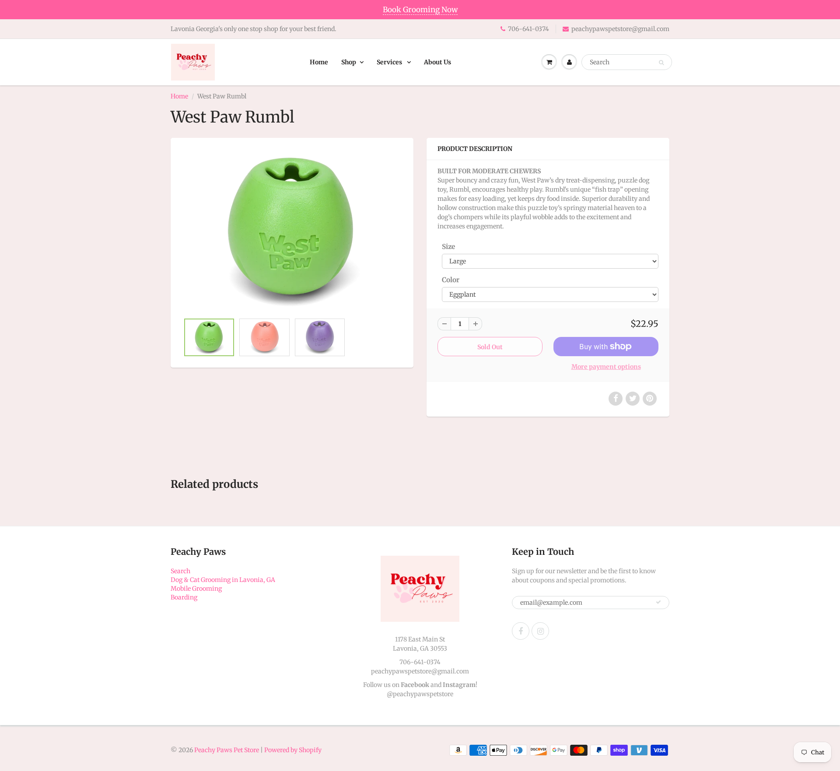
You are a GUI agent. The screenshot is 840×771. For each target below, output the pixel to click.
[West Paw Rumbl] (292, 230)
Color (450, 280)
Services (390, 62)
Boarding (184, 597)
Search (180, 571)
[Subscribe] (658, 602)
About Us (437, 62)
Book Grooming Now (420, 9)
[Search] (661, 63)
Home (319, 62)
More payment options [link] (606, 367)
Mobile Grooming (196, 588)
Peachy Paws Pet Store (226, 750)
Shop (348, 62)
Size (448, 246)
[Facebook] (520, 631)
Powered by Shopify (293, 750)
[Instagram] (540, 631)
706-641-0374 (528, 29)
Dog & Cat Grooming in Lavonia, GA (223, 580)
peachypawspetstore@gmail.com (620, 29)
